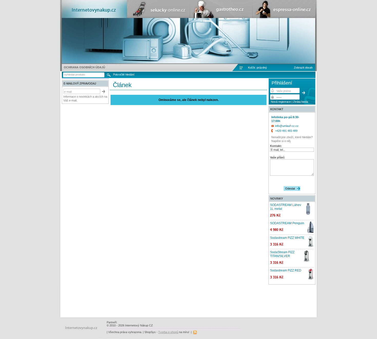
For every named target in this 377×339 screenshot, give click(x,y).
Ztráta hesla (300, 101)
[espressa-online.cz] (283, 16)
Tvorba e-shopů (168, 332)
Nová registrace (281, 101)
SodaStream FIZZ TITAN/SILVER (282, 254)
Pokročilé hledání (123, 74)
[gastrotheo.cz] (221, 16)
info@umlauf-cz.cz (287, 125)
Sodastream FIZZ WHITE (287, 238)
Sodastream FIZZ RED (285, 270)
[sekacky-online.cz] (158, 16)
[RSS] (195, 332)
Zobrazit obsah (303, 67)
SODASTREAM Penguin (287, 223)
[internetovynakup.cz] (95, 16)
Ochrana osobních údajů (84, 67)
